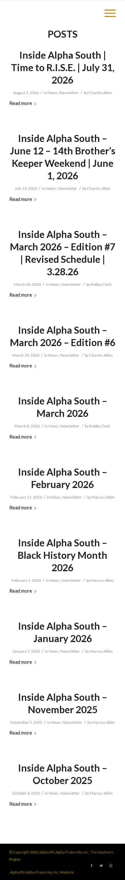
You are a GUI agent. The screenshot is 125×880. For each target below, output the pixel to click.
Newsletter (69, 92)
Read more (20, 103)
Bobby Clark (101, 284)
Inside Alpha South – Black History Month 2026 (62, 555)
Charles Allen (100, 92)
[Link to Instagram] (111, 865)
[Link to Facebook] (91, 865)
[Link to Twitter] (101, 865)
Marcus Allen (103, 497)
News (52, 92)
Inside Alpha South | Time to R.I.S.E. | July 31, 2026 (62, 67)
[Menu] (107, 13)
